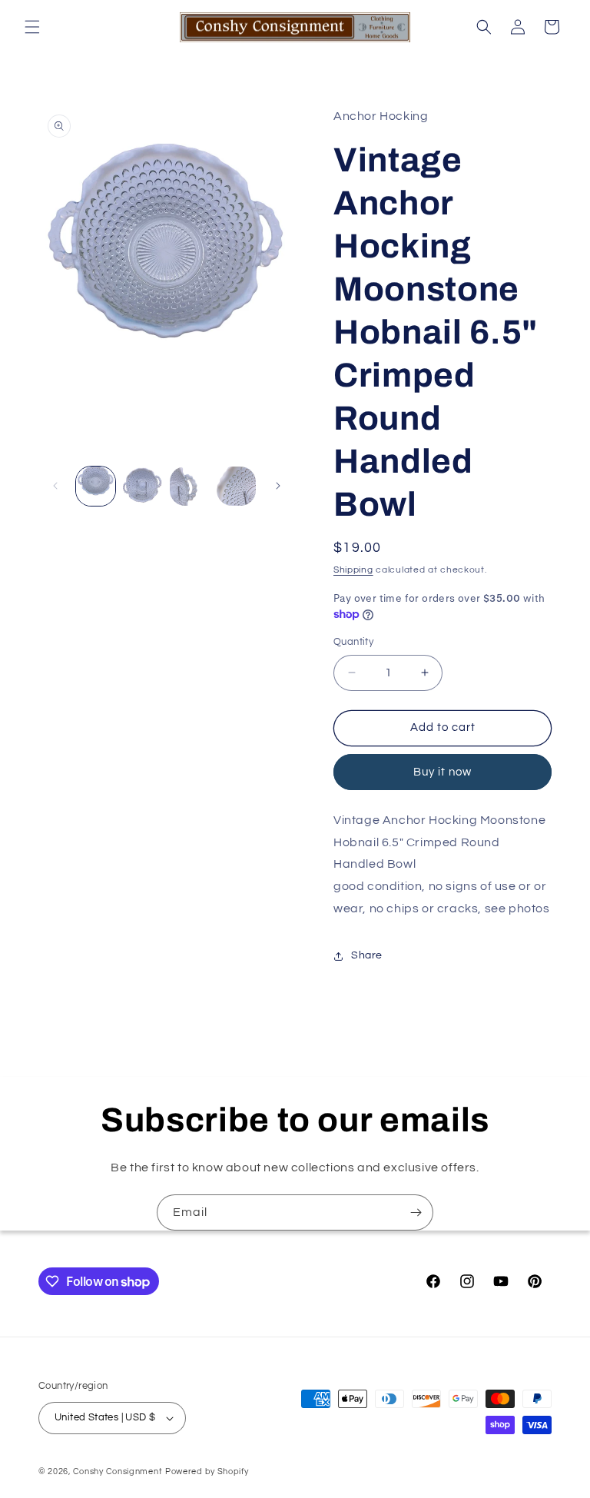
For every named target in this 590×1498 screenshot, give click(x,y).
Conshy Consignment (118, 1471)
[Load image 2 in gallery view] (142, 486)
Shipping (353, 570)
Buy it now (442, 772)
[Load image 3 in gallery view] (189, 486)
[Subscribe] (416, 1212)
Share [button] (367, 955)
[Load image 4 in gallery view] (236, 486)
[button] (32, 27)
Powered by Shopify (207, 1471)
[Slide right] (278, 486)
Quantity (353, 641)
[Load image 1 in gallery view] (95, 486)
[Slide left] (55, 486)
